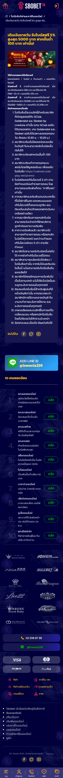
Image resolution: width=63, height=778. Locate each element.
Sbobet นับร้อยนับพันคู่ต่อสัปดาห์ (25, 708)
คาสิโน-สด (44, 680)
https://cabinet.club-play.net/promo (33, 173)
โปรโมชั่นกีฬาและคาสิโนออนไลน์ (26, 16)
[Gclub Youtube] (39, 759)
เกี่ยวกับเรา (12, 717)
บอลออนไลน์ (13, 730)
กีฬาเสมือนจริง (21, 687)
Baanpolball (13, 713)
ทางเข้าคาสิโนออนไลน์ (18, 734)
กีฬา (15, 680)
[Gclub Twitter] (31, 759)
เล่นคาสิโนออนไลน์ (16, 725)
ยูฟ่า (8, 738)
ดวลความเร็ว (46, 687)
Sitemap (50, 753)
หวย (41, 694)
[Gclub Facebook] (24, 759)
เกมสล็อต (18, 694)
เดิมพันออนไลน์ (15, 721)
